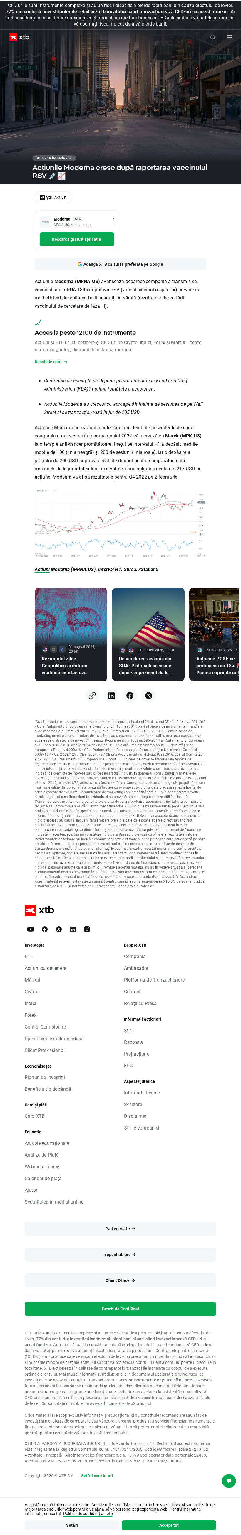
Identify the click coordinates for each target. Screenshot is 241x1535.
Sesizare (133, 1104)
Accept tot (169, 1525)
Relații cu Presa (140, 1003)
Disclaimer (135, 1116)
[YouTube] (30, 929)
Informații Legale (142, 1092)
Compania (135, 956)
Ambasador (136, 968)
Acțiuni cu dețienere (45, 968)
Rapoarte (133, 1042)
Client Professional (45, 1050)
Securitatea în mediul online (54, 1202)
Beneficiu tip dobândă (48, 1089)
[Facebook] (130, 696)
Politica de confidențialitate (88, 1513)
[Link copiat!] (92, 696)
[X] (149, 696)
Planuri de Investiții (45, 1077)
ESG (128, 1065)
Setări (72, 1525)
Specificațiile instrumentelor (54, 1038)
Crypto (32, 991)
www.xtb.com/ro (69, 1380)
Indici (30, 1003)
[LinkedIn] (111, 696)
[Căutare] (213, 37)
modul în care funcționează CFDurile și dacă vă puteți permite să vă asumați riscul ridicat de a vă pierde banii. (154, 20)
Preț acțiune (136, 1054)
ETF (29, 956)
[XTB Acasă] (17, 37)
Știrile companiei (142, 1128)
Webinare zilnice (42, 1166)
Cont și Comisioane (45, 1027)
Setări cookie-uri (97, 1475)
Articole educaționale (47, 1143)
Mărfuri (32, 980)
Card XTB (35, 1116)
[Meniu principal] (229, 37)
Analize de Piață (42, 1155)
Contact (132, 991)
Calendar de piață (43, 1178)
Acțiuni (42, 569)
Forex (30, 1015)
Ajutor (31, 1190)
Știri (128, 1030)
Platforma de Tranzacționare (154, 980)
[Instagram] (87, 929)
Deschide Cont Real (120, 1309)
